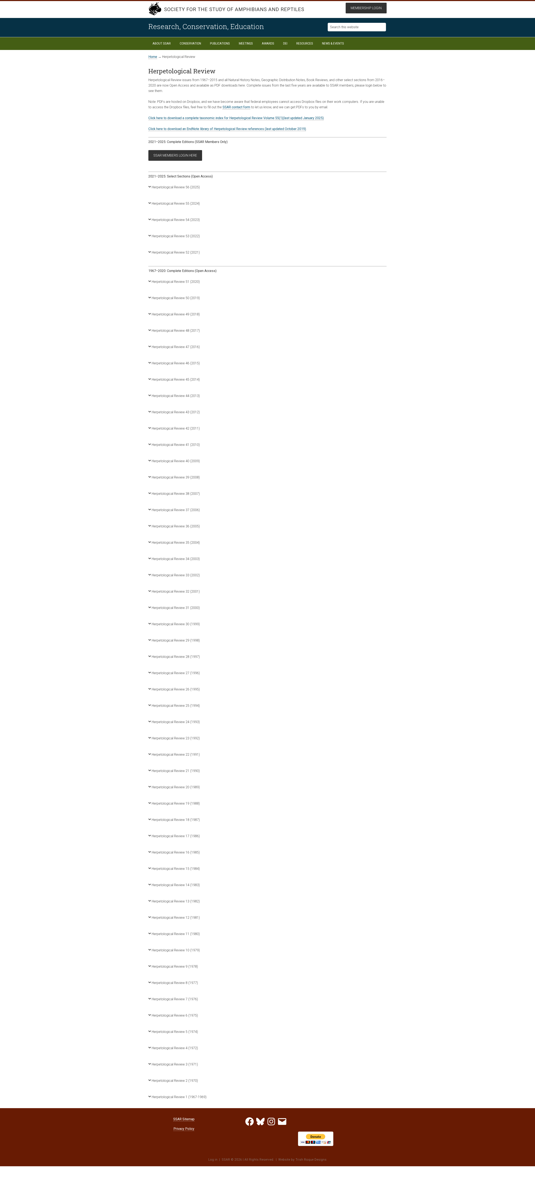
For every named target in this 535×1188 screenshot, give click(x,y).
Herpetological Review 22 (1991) (176, 755)
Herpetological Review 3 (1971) (175, 1064)
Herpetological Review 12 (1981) (176, 918)
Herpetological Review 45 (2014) (176, 380)
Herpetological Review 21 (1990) (176, 771)
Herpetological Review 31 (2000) (176, 608)
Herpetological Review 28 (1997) (176, 657)
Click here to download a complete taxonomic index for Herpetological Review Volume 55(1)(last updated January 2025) (236, 118)
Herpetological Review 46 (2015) (176, 363)
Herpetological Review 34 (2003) (176, 559)
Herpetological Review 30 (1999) (176, 624)
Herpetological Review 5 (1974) (175, 1032)
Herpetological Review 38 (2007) (176, 494)
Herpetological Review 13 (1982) (176, 901)
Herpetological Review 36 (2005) (176, 526)
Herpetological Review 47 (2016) (176, 347)
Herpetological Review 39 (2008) (176, 477)
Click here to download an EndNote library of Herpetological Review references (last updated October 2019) (227, 129)
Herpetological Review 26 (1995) (176, 689)
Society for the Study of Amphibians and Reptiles (234, 9)
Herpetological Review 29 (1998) (176, 640)
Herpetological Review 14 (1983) (176, 885)
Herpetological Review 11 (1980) (176, 934)
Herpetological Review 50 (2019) (176, 298)
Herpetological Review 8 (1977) (175, 983)
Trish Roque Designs (311, 1159)
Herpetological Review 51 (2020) (176, 282)
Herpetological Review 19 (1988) (176, 803)
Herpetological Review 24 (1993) (176, 722)
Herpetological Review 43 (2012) (176, 412)
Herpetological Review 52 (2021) (176, 252)
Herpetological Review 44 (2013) (176, 396)
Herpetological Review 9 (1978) (175, 967)
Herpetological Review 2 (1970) (175, 1081)
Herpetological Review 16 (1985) (176, 852)
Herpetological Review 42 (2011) (176, 428)
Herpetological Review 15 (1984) (176, 869)
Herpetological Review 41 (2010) (176, 445)
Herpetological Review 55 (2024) (176, 203)
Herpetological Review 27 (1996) (176, 673)
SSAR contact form (236, 107)
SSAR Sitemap (184, 1119)
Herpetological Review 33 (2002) (176, 575)
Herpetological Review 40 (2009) (176, 461)
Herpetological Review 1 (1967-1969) (179, 1097)
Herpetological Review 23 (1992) (176, 738)
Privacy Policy (183, 1129)
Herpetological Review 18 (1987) (176, 820)
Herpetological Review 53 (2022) (176, 236)
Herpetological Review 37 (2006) (176, 510)
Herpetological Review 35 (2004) (176, 543)
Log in (213, 1159)
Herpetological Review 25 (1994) (176, 706)
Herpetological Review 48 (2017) (176, 331)
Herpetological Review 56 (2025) (176, 187)
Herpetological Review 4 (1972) (175, 1048)
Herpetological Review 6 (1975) (175, 1015)
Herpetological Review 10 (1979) (176, 950)
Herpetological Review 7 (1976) (175, 999)
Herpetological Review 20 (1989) (176, 787)
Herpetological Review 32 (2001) (176, 591)
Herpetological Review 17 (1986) (176, 836)
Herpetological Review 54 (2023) (176, 220)
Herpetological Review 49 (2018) (176, 314)
